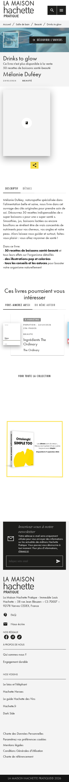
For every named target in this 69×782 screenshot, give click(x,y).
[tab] (12, 188)
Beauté (38, 24)
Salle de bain (23, 24)
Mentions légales (13, 745)
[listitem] (6, 637)
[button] (47, 39)
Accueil (7, 24)
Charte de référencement (18, 756)
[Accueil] (19, 9)
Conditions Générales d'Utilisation (23, 751)
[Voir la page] (34, 448)
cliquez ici (23, 551)
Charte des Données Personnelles (23, 734)
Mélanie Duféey (22, 74)
